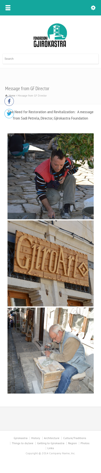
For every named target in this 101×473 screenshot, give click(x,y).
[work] (51, 351)
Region (72, 443)
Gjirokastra (20, 438)
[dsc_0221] (51, 176)
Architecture (51, 438)
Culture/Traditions (74, 438)
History (35, 438)
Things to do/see (22, 443)
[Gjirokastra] (50, 47)
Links (50, 448)
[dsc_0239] (51, 263)
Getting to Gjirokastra (50, 443)
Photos (85, 443)
